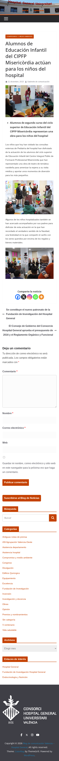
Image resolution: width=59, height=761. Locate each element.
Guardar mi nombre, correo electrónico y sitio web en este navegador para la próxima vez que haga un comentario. (29, 467)
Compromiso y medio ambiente (20, 36)
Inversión (6, 594)
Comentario (9, 371)
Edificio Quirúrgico (11, 573)
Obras (5, 604)
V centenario (8, 625)
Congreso (7, 563)
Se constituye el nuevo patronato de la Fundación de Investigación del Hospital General (29, 314)
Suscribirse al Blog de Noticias (21, 498)
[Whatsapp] (35, 297)
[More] (41, 297)
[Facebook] (17, 297)
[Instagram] (29, 297)
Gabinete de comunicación (38, 82)
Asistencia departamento (14, 547)
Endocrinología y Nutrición (15, 677)
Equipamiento (9, 578)
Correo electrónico (13, 428)
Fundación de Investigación (15, 588)
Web (5, 442)
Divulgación (7, 568)
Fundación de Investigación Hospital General (23, 672)
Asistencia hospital (11, 552)
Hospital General (10, 667)
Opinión (6, 609)
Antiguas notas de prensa (14, 537)
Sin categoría (8, 619)
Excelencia (7, 583)
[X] (23, 297)
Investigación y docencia (14, 599)
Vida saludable (9, 630)
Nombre (7, 413)
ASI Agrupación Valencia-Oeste (17, 542)
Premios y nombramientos (15, 614)
